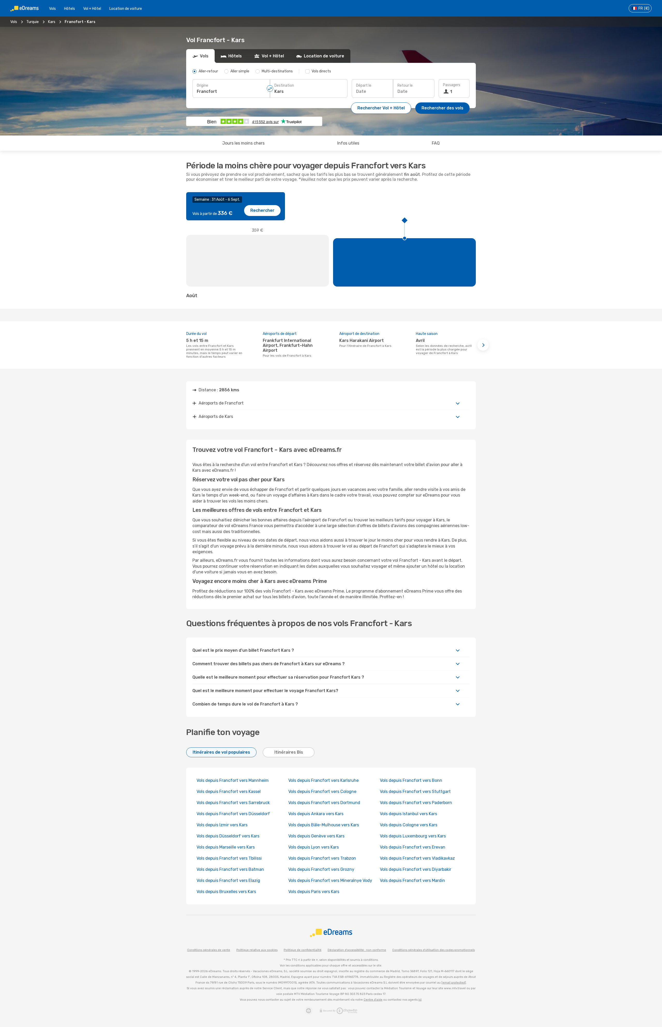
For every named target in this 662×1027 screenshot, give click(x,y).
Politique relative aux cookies (256, 950)
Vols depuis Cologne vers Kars (408, 824)
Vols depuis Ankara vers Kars (315, 813)
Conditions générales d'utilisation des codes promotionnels (433, 950)
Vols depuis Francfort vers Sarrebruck (233, 802)
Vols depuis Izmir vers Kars (222, 824)
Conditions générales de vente (208, 950)
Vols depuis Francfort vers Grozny (321, 869)
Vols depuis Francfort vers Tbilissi (229, 858)
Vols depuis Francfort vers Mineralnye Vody (330, 880)
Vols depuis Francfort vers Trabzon (322, 858)
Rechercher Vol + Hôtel (381, 108)
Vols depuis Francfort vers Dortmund (324, 802)
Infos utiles (348, 143)
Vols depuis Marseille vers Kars (226, 847)
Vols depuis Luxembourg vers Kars (413, 836)
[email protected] (453, 982)
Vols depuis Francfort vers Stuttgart (415, 791)
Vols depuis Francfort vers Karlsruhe (323, 780)
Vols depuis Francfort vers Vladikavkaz (417, 858)
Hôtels (69, 8)
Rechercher (262, 210)
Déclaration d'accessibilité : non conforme (357, 950)
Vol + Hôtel (92, 8)
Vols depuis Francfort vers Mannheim (233, 780)
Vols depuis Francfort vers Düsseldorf (233, 813)
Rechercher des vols (442, 108)
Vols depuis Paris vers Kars (313, 891)
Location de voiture (125, 8)
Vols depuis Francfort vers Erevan (412, 847)
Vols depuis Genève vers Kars (316, 836)
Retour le (405, 85)
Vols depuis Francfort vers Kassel (229, 791)
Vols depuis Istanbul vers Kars (408, 813)
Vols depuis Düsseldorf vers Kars (228, 836)
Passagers (451, 85)
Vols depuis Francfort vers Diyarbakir (415, 869)
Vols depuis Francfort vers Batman (230, 869)
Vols (52, 8)
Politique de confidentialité (302, 950)
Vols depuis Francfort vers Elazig (228, 880)
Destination (284, 85)
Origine (202, 85)
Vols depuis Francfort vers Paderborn (416, 802)
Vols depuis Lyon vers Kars (313, 847)
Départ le (363, 85)
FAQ (436, 143)
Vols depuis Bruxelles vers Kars (226, 891)
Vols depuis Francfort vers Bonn (411, 780)
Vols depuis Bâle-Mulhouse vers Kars (323, 824)
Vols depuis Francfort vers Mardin (412, 880)
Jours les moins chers (243, 143)
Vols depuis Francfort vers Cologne (322, 791)
